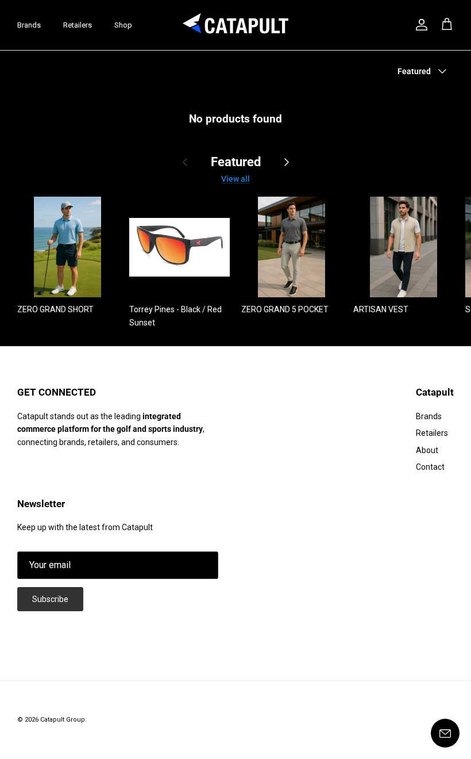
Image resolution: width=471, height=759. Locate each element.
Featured (236, 162)
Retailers (77, 25)
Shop (123, 25)
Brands (29, 25)
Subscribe (50, 599)
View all (235, 178)
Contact (430, 466)
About (427, 450)
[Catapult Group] (236, 25)
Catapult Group (62, 719)
